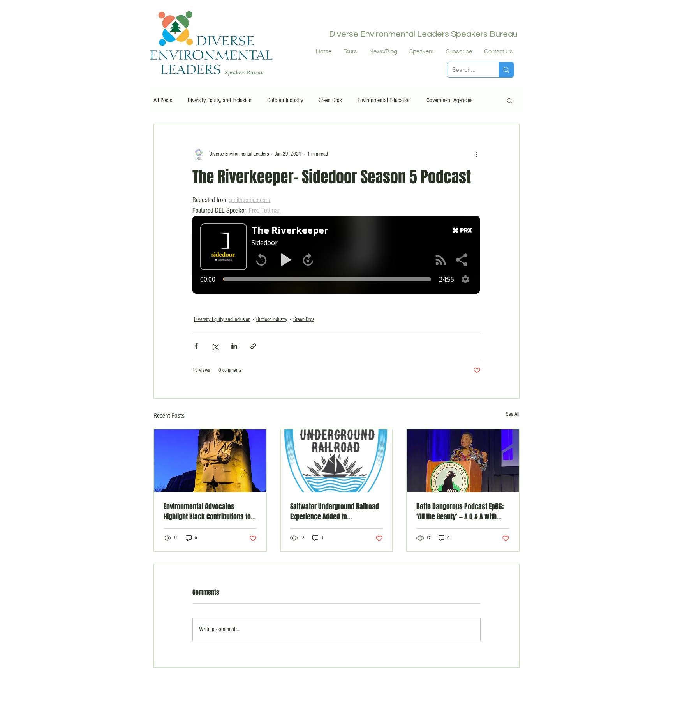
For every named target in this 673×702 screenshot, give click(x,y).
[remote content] (336, 255)
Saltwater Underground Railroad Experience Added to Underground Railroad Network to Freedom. (336, 512)
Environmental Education (384, 100)
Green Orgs (330, 100)
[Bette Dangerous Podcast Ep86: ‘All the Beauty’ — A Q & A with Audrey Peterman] (463, 460)
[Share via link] (253, 346)
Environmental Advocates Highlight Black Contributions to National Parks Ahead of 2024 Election (207, 512)
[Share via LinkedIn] (234, 346)
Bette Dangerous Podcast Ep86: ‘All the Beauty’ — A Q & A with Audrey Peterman (460, 512)
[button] (509, 100)
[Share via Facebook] (196, 346)
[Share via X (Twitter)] (215, 346)
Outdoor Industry (285, 100)
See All (513, 414)
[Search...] (506, 69)
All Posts (162, 100)
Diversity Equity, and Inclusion (220, 100)
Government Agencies (449, 100)
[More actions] (476, 154)
